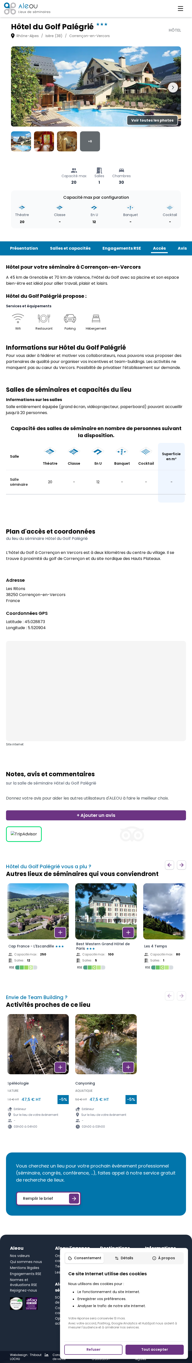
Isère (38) (54, 35)
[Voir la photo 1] (21, 141)
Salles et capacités (70, 248)
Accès (159, 248)
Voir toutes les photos (152, 120)
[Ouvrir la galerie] (96, 86)
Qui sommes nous (26, 1261)
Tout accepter (154, 1349)
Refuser (93, 1349)
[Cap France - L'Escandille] (38, 927)
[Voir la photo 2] (44, 141)
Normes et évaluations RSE (23, 1282)
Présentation (24, 248)
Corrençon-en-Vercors (89, 35)
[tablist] (124, 1258)
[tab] (84, 1258)
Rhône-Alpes (27, 35)
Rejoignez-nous (23, 1290)
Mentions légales (24, 1267)
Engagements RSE (121, 248)
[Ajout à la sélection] (60, 932)
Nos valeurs (20, 1255)
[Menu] (180, 9)
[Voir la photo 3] (67, 141)
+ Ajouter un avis (96, 815)
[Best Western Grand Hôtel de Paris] (106, 927)
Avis (182, 248)
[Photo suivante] (173, 87)
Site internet (15, 744)
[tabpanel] (124, 1299)
